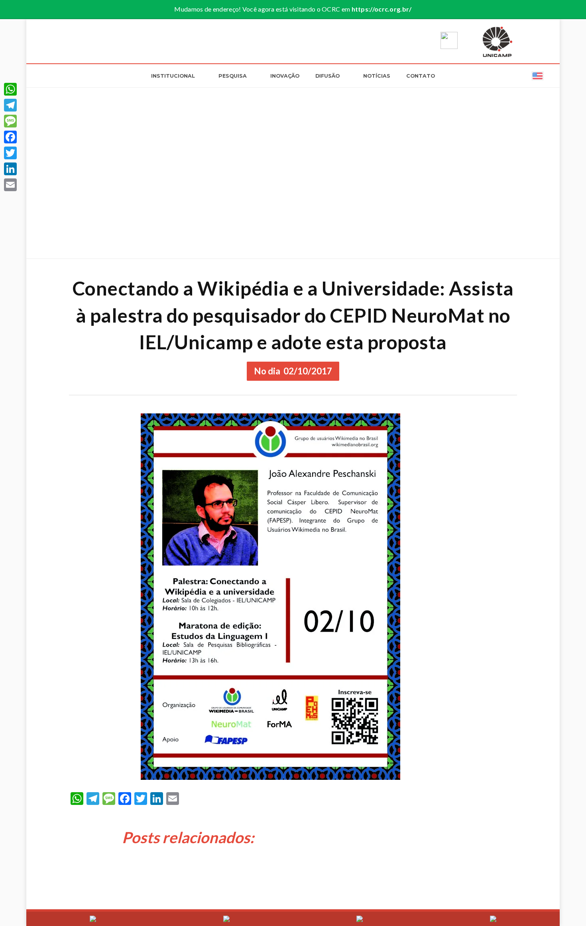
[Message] (10, 121)
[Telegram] (10, 105)
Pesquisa (232, 76)
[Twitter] (10, 153)
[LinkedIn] (10, 169)
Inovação (284, 76)
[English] (537, 75)
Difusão (327, 76)
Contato (420, 76)
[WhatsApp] (10, 89)
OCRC (96, 41)
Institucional (173, 76)
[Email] (10, 185)
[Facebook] (10, 137)
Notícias (376, 76)
